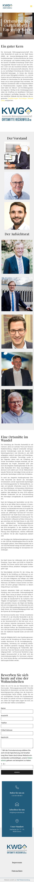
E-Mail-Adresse (6, 730)
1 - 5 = (3, 764)
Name (3, 708)
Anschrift (4, 715)
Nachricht (4, 737)
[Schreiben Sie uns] (17, 804)
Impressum (17, 862)
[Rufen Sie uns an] (17, 787)
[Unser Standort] (17, 821)
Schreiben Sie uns (17, 809)
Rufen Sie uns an (17, 792)
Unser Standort (17, 826)
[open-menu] (31, 6)
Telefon (4, 723)
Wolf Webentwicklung (23, 880)
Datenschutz (17, 871)
